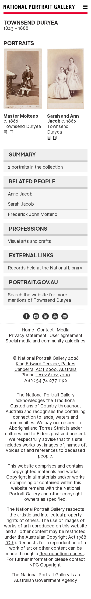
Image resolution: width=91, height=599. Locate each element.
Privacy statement (27, 335)
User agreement (65, 335)
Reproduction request (61, 553)
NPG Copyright (45, 565)
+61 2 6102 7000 (53, 375)
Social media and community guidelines (45, 341)
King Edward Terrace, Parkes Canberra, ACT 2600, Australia (45, 366)
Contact (45, 330)
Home (28, 330)
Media (63, 330)
